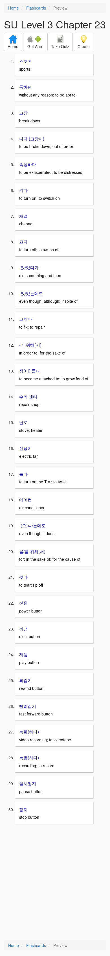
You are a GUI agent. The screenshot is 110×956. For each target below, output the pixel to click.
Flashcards (36, 8)
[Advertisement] (55, 882)
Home (13, 8)
